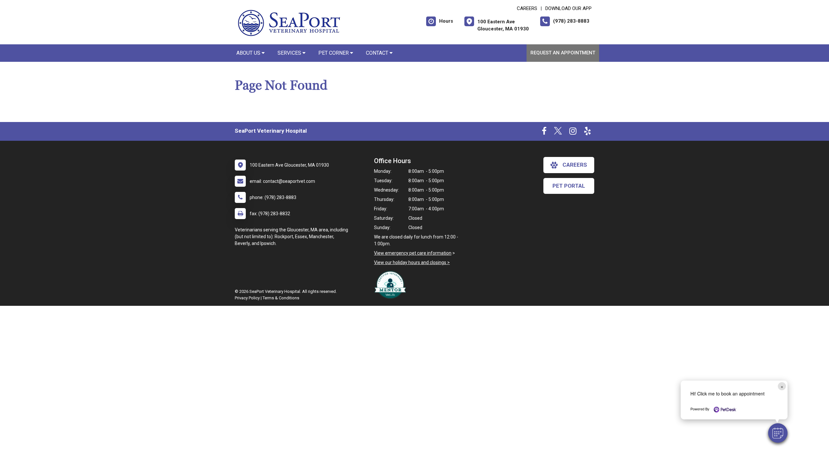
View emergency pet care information (412, 253)
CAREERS (527, 8)
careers (574, 164)
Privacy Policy (247, 297)
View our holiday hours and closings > (412, 262)
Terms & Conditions (281, 297)
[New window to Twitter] (558, 132)
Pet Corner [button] (334, 53)
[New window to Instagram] (573, 132)
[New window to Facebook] (544, 132)
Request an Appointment (562, 53)
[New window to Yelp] (587, 132)
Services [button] (290, 53)
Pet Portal (568, 186)
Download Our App (568, 8)
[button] (778, 433)
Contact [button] (378, 53)
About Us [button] (249, 53)
